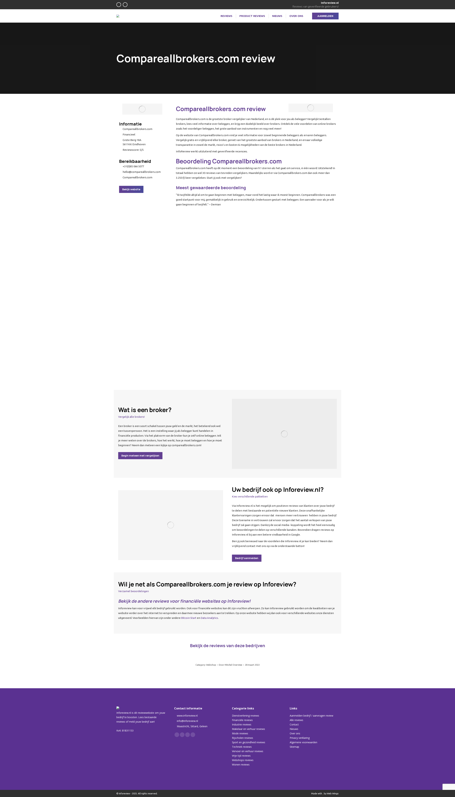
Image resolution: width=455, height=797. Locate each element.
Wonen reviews (241, 764)
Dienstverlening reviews (245, 715)
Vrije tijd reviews (241, 755)
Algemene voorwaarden (303, 742)
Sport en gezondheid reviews (248, 742)
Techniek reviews (242, 746)
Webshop (211, 665)
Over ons (295, 733)
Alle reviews (296, 720)
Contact (294, 724)
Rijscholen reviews (242, 738)
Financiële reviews (242, 720)
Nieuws (294, 729)
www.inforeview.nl (187, 715)
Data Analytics (209, 617)
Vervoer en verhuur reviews (247, 751)
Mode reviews (240, 733)
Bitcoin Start (188, 617)
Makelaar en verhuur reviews (248, 729)
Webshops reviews (242, 760)
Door (230, 665)
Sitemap (294, 746)
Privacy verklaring (300, 738)
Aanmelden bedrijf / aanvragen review (311, 715)
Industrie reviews (241, 724)
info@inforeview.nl (187, 721)
